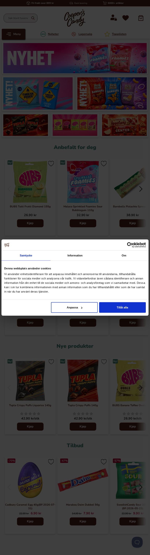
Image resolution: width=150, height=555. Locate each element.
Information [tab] (75, 255)
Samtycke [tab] (26, 255)
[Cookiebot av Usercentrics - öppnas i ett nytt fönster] (130, 244)
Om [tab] (124, 255)
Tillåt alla (122, 307)
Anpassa (72, 307)
